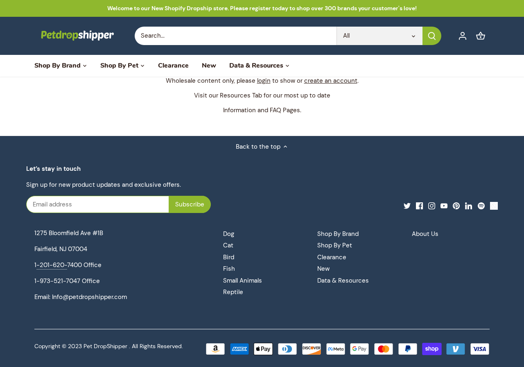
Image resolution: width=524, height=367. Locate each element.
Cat (228, 245)
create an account (330, 81)
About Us (425, 234)
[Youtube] (443, 205)
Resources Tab (241, 95)
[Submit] (431, 36)
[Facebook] (419, 205)
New (323, 269)
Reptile (233, 292)
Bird (228, 257)
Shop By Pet (334, 245)
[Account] (463, 36)
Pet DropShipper (105, 346)
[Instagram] (431, 205)
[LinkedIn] (468, 205)
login (264, 81)
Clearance (331, 257)
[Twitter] (407, 205)
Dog (228, 234)
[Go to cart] (481, 36)
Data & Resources (343, 280)
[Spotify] (481, 205)
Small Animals (242, 280)
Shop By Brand (338, 234)
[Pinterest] (456, 205)
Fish (229, 269)
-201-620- (51, 265)
